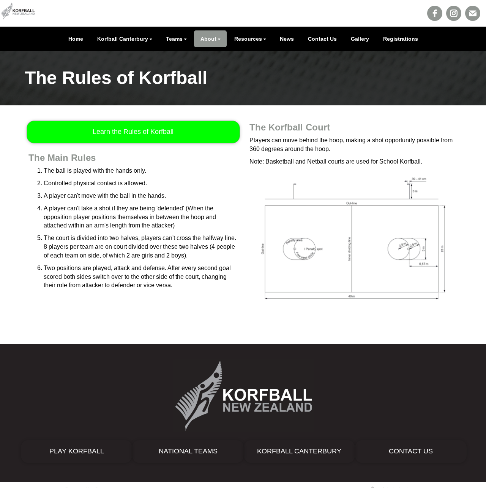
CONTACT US (411, 451)
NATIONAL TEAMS (188, 451)
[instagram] (453, 13)
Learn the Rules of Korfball (133, 131)
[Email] (472, 13)
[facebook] (434, 13)
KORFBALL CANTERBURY (299, 451)
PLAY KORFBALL (76, 451)
